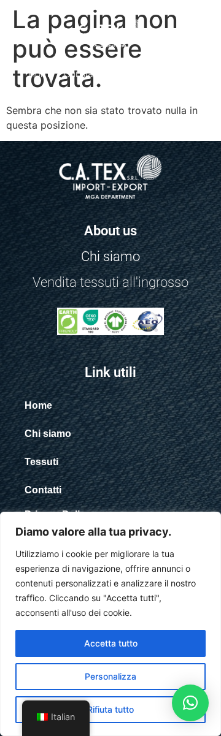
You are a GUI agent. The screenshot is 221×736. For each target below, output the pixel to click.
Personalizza (110, 676)
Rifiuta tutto (110, 709)
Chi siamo (85, 74)
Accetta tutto (111, 643)
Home (41, 74)
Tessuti (133, 74)
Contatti (175, 74)
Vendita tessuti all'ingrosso (110, 282)
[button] (190, 703)
